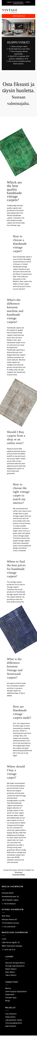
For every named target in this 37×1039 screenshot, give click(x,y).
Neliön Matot (11, 969)
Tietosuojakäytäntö (13, 1023)
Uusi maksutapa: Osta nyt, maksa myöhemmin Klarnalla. (18, 3)
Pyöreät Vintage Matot (15, 963)
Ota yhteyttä (10, 1014)
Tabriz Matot (10, 975)
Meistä (8, 988)
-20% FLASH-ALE (18, 16)
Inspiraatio (10, 994)
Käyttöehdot (10, 1026)
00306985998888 (18, 875)
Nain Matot (10, 972)
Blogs (7, 1000)
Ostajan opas (10, 997)
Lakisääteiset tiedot (13, 1020)
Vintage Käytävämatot (15, 966)
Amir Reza (6, 916)
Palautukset (10, 1017)
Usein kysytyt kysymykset (16, 991)
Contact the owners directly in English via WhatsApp (18, 871)
